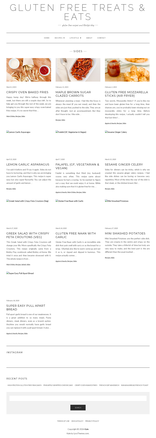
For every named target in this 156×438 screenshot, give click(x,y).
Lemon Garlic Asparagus (27, 164)
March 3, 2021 (11, 87)
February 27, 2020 (111, 228)
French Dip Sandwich (109, 385)
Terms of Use (63, 421)
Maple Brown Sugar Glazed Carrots (73, 94)
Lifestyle (75, 38)
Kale (87, 429)
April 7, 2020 (60, 159)
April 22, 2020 (11, 159)
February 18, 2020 (12, 301)
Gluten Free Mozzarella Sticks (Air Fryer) (126, 94)
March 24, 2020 (61, 228)
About (89, 38)
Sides (23, 116)
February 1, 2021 (111, 87)
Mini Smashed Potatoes (125, 233)
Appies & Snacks (110, 123)
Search (78, 408)
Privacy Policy (92, 421)
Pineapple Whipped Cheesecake (58, 385)
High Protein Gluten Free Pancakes (24, 385)
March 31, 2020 (110, 159)
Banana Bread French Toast (134, 385)
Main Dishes (10, 116)
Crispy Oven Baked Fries (27, 92)
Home (47, 38)
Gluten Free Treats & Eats (78, 12)
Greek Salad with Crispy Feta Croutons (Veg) (27, 235)
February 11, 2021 (62, 87)
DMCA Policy (77, 421)
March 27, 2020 (11, 228)
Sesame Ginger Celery (124, 164)
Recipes (59, 38)
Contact (101, 38)
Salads (23, 265)
